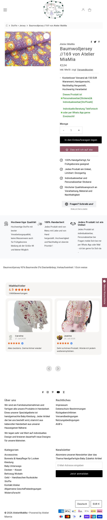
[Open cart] (89, 9)
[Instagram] (48, 392)
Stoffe (7, 481)
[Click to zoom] (46, 36)
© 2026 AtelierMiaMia (15, 512)
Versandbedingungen (67, 416)
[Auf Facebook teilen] (92, 42)
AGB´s (59, 424)
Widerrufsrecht (12, 492)
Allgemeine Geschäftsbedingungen (22, 488)
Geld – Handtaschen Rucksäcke (20, 477)
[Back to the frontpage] (7, 25)
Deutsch (82, 504)
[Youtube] (58, 392)
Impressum (62, 405)
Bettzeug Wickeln (13, 473)
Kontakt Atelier (12, 485)
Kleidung (9, 462)
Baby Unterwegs (12, 466)
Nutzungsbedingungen (67, 420)
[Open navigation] (5, 9)
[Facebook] (42, 392)
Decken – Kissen (13, 469)
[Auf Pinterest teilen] (99, 42)
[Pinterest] (53, 392)
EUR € (96, 504)
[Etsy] (64, 392)
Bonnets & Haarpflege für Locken (21, 458)
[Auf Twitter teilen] (95, 42)
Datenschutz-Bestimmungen (71, 408)
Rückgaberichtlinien (66, 412)
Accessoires (11, 454)
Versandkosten (85, 69)
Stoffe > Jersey (18, 25)
